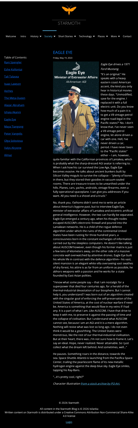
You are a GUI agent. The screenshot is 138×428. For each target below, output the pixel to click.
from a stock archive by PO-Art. (100, 383)
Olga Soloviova (13, 141)
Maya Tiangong (13, 126)
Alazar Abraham (14, 105)
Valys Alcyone (12, 148)
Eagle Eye (10, 119)
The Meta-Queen (14, 98)
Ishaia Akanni (12, 112)
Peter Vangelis (13, 133)
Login (69, 422)
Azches (8, 91)
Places (101, 36)
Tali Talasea (11, 76)
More (114, 36)
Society (48, 36)
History (34, 36)
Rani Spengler (13, 62)
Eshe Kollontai (13, 69)
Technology (85, 36)
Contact (127, 36)
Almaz (8, 155)
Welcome (11, 36)
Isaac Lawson (12, 84)
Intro (23, 36)
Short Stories (65, 36)
